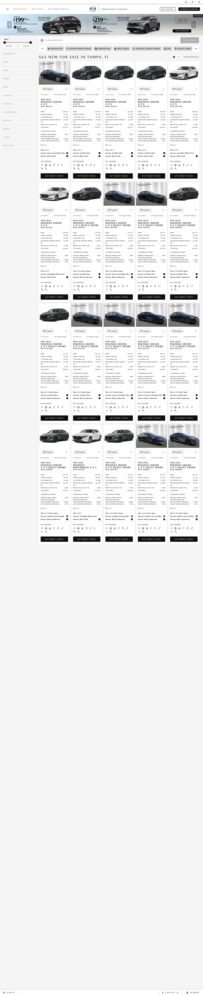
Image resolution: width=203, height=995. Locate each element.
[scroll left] (42, 48)
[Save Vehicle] (66, 89)
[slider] (4, 42)
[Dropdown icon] (186, 2)
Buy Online (37, 9)
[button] (199, 2)
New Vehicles (20, 9)
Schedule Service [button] (189, 9)
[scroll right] (195, 48)
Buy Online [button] (167, 9)
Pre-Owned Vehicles (58, 9)
